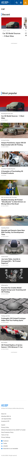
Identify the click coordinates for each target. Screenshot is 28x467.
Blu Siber (4, 175)
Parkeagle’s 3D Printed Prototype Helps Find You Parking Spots (13, 319)
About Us (3, 414)
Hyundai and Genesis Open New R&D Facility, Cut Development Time (13, 232)
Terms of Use (4, 435)
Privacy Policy (5, 427)
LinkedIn (5, 446)
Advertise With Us (6, 416)
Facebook (5, 441)
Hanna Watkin (5, 146)
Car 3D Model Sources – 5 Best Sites (12, 117)
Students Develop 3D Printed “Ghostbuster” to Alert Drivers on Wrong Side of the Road (13, 202)
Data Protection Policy (7, 432)
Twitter (5, 443)
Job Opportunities (6, 419)
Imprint (3, 425)
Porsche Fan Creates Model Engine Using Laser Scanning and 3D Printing (13, 290)
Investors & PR (5, 421)
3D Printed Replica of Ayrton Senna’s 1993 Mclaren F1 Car (12, 346)
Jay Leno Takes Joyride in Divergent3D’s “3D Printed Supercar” (10, 261)
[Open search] (17, 2)
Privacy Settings (5, 437)
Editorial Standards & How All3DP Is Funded (13, 430)
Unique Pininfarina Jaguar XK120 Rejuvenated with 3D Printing (13, 144)
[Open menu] (21, 2)
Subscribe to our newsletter (10, 448)
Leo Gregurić (5, 120)
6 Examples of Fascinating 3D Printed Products (12, 172)
